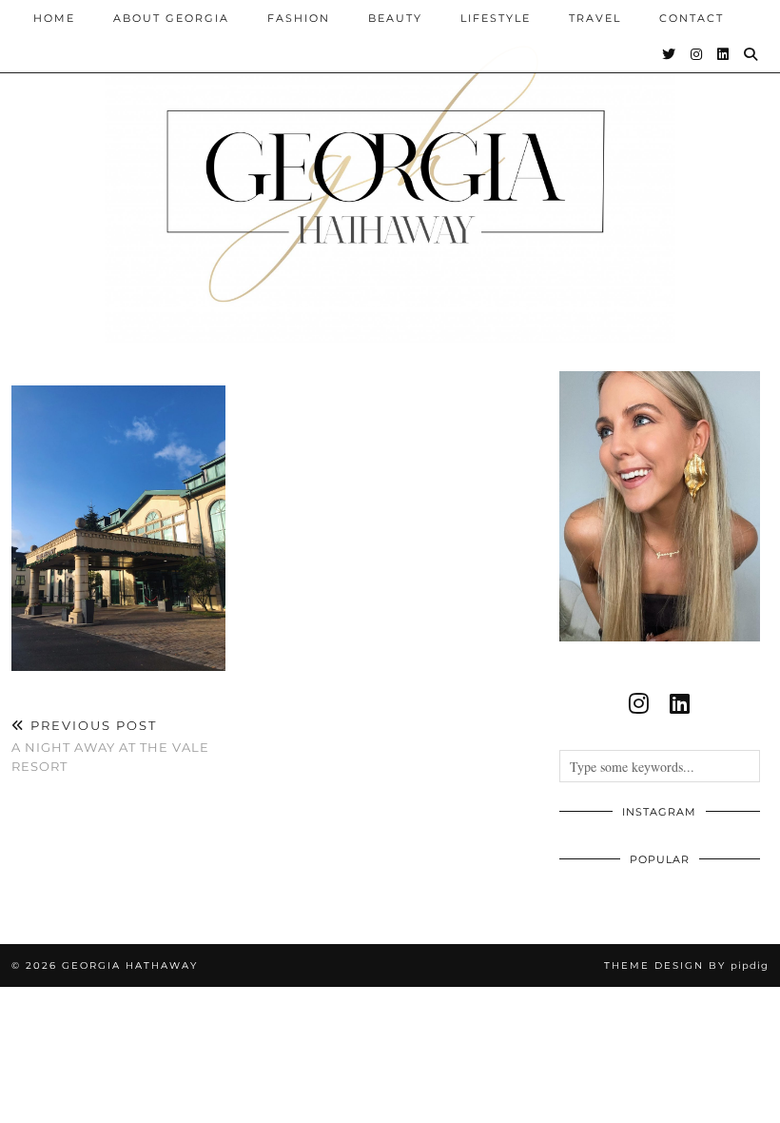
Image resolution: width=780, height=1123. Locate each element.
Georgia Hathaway (130, 965)
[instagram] (639, 703)
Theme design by (686, 965)
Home (54, 18)
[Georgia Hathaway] (390, 171)
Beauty (395, 18)
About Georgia (171, 18)
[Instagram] (697, 54)
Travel (595, 18)
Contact (691, 18)
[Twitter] (669, 54)
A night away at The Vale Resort (110, 745)
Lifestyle (495, 18)
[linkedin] (680, 703)
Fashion (298, 18)
